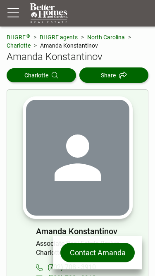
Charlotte (19, 45)
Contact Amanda (98, 252)
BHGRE (18, 37)
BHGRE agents (59, 37)
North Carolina (106, 37)
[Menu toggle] (13, 13)
